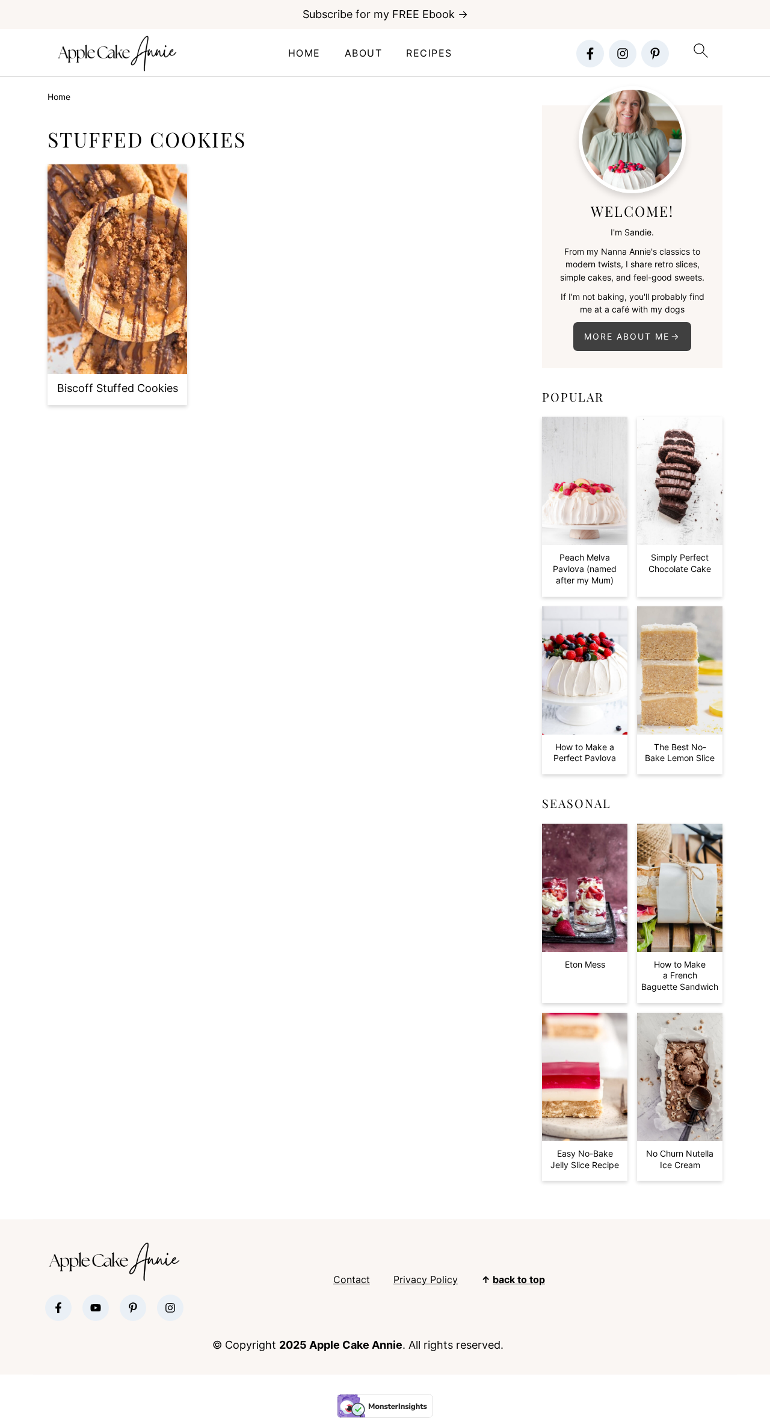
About (364, 53)
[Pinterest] (655, 53)
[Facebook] (590, 53)
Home (304, 53)
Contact (351, 1279)
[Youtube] (95, 1308)
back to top (519, 1279)
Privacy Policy (425, 1279)
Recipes (429, 53)
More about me (627, 336)
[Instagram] (622, 53)
